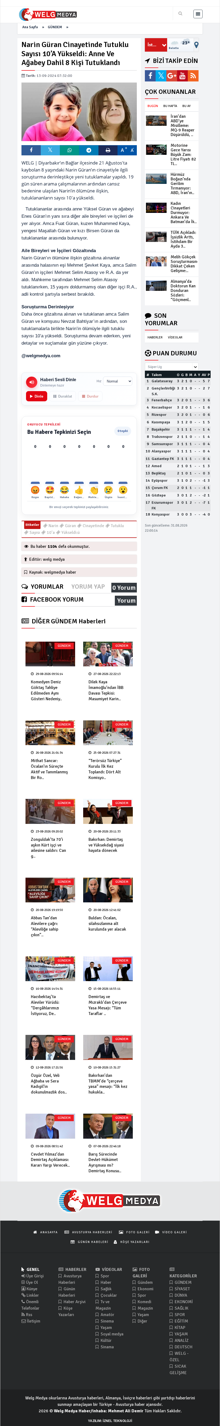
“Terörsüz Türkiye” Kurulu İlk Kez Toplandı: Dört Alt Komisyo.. (105, 769)
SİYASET (182, 1289)
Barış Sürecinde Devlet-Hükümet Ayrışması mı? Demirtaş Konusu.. (105, 1163)
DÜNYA (180, 1295)
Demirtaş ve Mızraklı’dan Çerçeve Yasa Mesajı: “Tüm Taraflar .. (108, 1005)
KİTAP (179, 1327)
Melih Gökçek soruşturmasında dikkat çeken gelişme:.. (186, 263)
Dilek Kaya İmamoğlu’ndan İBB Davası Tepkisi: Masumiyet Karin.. (106, 690)
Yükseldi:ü (70, 532)
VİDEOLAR (175, 337)
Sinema (107, 1321)
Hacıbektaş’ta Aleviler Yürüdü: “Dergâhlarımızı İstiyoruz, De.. (45, 1005)
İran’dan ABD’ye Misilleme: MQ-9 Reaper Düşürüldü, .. (183, 125)
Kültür (106, 1340)
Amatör (107, 1314)
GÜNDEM (55, 27)
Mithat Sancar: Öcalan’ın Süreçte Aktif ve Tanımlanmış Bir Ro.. (49, 769)
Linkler (32, 1295)
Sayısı (34, 532)
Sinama (107, 1347)
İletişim (33, 1321)
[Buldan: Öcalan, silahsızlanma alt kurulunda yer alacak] (108, 890)
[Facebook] (150, 75)
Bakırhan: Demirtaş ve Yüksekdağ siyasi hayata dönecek (106, 845)
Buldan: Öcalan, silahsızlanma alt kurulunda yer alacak (107, 923)
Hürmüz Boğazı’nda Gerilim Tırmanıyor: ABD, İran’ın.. (182, 183)
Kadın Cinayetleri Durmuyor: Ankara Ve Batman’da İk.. (184, 212)
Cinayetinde (93, 525)
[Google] (171, 75)
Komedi (144, 1302)
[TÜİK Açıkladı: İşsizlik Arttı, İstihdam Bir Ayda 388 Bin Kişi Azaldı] (156, 237)
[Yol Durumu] (196, 45)
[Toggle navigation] (198, 14)
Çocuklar (108, 1295)
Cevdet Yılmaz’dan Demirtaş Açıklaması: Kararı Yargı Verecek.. (50, 1160)
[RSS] (193, 75)
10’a (50, 532)
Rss (28, 1314)
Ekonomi (145, 1289)
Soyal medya (111, 1334)
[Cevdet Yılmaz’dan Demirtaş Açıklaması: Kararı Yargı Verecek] (50, 1126)
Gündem (145, 1282)
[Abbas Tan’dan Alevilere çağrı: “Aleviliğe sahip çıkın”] (50, 890)
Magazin (145, 1308)
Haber (105, 1282)
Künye (31, 1289)
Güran (70, 525)
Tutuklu (117, 525)
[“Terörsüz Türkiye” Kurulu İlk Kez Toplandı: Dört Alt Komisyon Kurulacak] (108, 732)
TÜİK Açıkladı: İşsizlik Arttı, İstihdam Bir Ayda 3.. (183, 239)
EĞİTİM (181, 1321)
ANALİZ (181, 1340)
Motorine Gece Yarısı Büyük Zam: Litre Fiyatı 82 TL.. (183, 154)
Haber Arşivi (74, 1302)
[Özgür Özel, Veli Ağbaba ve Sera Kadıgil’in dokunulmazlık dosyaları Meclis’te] (50, 1047)
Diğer (142, 1321)
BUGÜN (153, 106)
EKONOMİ (183, 1302)
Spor (104, 1276)
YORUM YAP (88, 587)
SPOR (179, 1314)
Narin (52, 525)
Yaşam (106, 1327)
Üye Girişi (34, 1276)
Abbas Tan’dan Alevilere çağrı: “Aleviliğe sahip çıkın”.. (44, 926)
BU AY (186, 106)
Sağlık (106, 1289)
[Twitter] (161, 75)
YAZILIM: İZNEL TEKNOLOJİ (110, 1421)
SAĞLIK (181, 1308)
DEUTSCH (183, 1347)
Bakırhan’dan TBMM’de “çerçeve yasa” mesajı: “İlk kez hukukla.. (108, 1084)
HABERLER (155, 337)
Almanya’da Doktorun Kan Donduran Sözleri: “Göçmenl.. (183, 290)
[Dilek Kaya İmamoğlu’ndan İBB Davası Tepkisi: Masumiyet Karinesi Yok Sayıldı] (108, 654)
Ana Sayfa (30, 27)
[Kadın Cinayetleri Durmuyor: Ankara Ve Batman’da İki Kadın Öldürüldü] (156, 208)
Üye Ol (31, 1282)
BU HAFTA (170, 106)
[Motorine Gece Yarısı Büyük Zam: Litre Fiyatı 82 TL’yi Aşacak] (156, 150)
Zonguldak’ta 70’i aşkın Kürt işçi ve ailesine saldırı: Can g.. (48, 848)
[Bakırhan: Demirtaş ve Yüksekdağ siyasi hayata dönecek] (108, 811)
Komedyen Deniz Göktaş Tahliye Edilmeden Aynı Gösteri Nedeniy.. (46, 690)
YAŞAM (181, 1334)
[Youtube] (182, 75)
